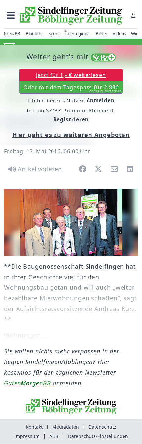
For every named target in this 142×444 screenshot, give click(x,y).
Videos (119, 34)
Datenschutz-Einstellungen (98, 436)
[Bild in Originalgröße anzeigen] (71, 222)
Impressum (27, 436)
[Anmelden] (133, 15)
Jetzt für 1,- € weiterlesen (71, 75)
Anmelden (101, 100)
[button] (11, 15)
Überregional (77, 34)
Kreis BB (12, 34)
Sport (53, 34)
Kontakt (34, 427)
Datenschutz (102, 427)
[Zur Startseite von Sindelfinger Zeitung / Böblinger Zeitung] (71, 16)
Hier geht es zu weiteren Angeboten (71, 135)
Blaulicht (34, 34)
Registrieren (71, 119)
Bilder (101, 34)
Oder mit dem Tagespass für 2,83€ (72, 89)
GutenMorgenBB (27, 383)
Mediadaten (65, 427)
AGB (53, 436)
